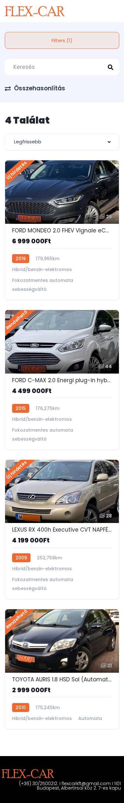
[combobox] (62, 141)
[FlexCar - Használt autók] (35, 11)
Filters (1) (62, 40)
